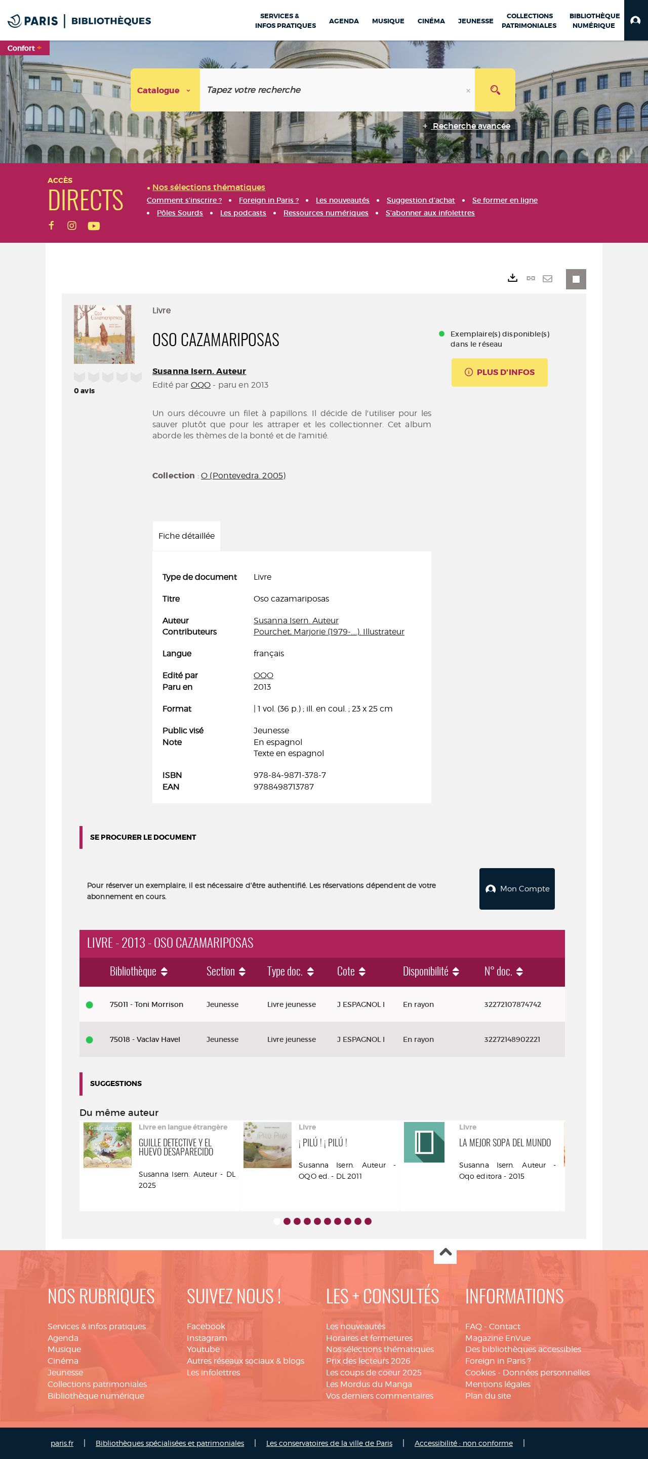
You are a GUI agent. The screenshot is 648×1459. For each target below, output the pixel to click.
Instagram (207, 1338)
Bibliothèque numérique (96, 1396)
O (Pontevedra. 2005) (243, 475)
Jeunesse (65, 1372)
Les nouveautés (355, 1326)
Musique (64, 1349)
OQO (201, 385)
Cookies (480, 1372)
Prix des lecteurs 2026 (368, 1361)
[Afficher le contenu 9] (357, 1221)
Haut (445, 1253)
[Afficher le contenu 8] (347, 1221)
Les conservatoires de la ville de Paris (329, 1443)
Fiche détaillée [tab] (186, 536)
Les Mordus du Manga (369, 1384)
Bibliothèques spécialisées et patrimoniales (170, 1443)
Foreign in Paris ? (498, 1361)
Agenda (63, 1338)
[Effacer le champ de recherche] (469, 89)
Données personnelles (546, 1372)
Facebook (206, 1326)
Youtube (203, 1349)
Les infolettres (213, 1372)
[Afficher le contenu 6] (327, 1221)
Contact (504, 1326)
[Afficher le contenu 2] (287, 1221)
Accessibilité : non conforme (464, 1443)
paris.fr (62, 1443)
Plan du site (488, 1396)
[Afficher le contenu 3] (297, 1221)
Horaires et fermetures (369, 1338)
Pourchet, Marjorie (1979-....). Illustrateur (329, 632)
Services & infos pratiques (97, 1326)
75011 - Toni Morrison (146, 1004)
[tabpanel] (292, 682)
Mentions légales (498, 1384)
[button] (636, 20)
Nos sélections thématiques (380, 1349)
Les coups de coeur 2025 (374, 1372)
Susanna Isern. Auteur (199, 371)
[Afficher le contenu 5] (317, 1221)
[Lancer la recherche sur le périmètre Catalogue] (495, 89)
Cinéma (63, 1361)
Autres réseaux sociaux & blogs (245, 1361)
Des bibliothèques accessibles (523, 1349)
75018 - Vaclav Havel (145, 1039)
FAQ (473, 1326)
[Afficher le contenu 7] (337, 1221)
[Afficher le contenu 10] (368, 1221)
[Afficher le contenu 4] (307, 1221)
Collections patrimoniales (97, 1384)
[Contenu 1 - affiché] (276, 1221)
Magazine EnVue (498, 1338)
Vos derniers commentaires (379, 1396)
